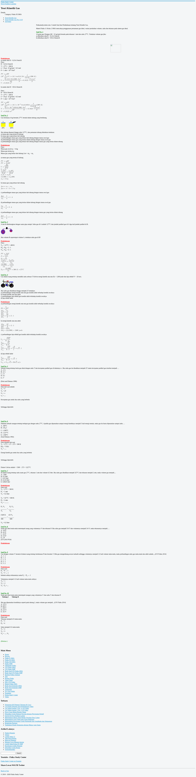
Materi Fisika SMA (11, 684)
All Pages (8, 21)
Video (7, 697)
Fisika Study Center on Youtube (11, 761)
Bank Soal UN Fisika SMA (14, 671)
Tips (6, 676)
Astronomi (8, 689)
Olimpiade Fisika (10, 665)
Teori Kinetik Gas (10, 18)
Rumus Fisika (9, 678)
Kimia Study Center (11, 695)
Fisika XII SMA (10, 662)
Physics (7, 656)
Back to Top (5, 771)
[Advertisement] (18, 39)
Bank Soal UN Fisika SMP (13, 673)
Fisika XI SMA (10, 660)
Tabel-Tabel (9, 680)
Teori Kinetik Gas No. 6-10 (14, 20)
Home (7, 654)
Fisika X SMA (9, 658)
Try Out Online (10, 691)
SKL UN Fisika (10, 682)
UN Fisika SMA (10, 667)
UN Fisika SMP (10, 669)
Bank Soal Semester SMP (13, 688)
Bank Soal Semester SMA (13, 686)
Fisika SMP (8, 664)
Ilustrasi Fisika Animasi (12, 675)
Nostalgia (8, 693)
